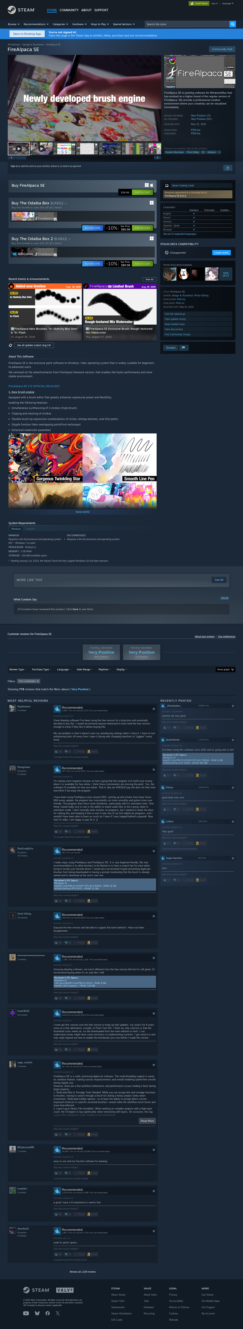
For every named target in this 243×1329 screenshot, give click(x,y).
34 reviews (22, 1015)
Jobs (146, 1301)
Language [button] (63, 669)
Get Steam (208, 1294)
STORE (52, 10)
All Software (14, 44)
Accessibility (176, 1301)
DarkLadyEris (25, 848)
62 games (22, 1232)
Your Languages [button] (27, 681)
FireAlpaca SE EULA (175, 195)
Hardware (149, 1307)
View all (224, 598)
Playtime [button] (103, 669)
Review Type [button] (16, 669)
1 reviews (21, 1151)
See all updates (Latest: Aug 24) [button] (34, 345)
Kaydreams (24, 706)
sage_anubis (24, 1062)
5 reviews (21, 959)
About (86, 10)
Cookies (173, 1313)
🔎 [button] (152, 438)
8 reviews (21, 1236)
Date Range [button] (83, 669)
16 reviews (22, 856)
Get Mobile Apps (211, 1301)
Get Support (208, 1307)
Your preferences (226, 636)
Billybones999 (25, 1147)
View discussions (174, 329)
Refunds (173, 1319)
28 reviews (22, 917)
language (226, 3)
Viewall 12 (226, 274)
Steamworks (118, 1307)
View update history (175, 319)
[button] (14, 24)
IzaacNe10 (23, 1011)
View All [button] (150, 279)
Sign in (14, 166)
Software (211, 152)
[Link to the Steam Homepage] (21, 13)
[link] (118, 228)
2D (203, 152)
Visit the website (174, 313)
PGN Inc (195, 130)
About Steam (118, 1294)
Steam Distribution (121, 1313)
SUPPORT (101, 10)
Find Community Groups (178, 334)
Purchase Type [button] (40, 669)
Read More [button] (147, 1120)
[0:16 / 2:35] (84, 98)
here (75, 609)
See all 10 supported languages (179, 234)
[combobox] (187, 24)
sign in (214, 3)
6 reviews (21, 774)
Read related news (175, 324)
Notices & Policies (179, 1307)
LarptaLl (22, 1188)
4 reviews (21, 710)
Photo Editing (193, 152)
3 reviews (21, 1066)
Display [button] (121, 669)
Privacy (173, 1294)
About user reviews (205, 636)
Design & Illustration (33, 44)
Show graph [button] (223, 669)
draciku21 (23, 1228)
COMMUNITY (69, 10)
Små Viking (24, 913)
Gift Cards (116, 1319)
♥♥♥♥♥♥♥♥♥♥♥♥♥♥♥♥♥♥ (31, 955)
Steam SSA (117, 1301)
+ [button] (219, 152)
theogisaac (23, 767)
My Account (208, 1313)
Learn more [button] (222, 252)
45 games (22, 852)
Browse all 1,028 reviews (83, 1271)
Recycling (149, 1313)
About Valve (150, 1294)
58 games (22, 771)
